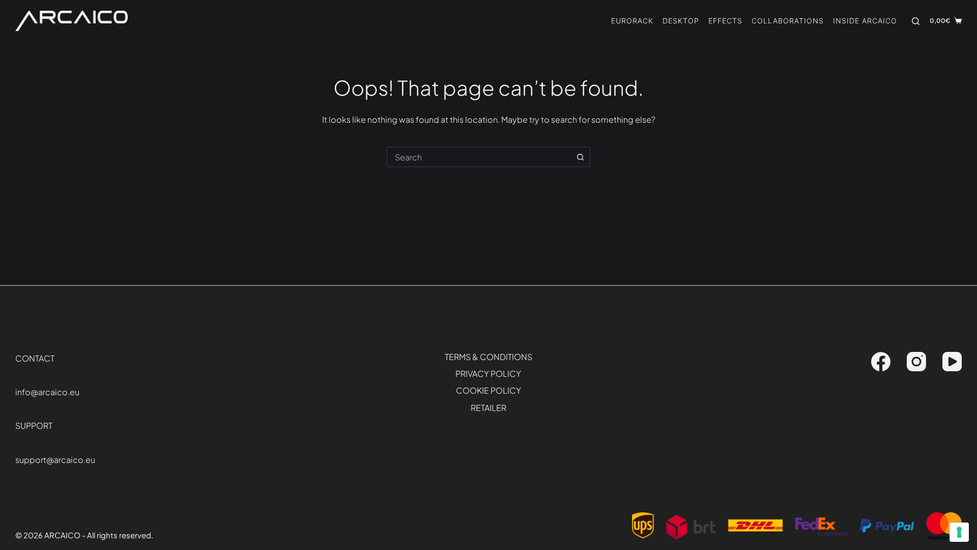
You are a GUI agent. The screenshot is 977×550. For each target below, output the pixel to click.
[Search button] (580, 157)
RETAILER (488, 408)
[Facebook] (880, 361)
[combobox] (478, 157)
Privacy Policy (488, 374)
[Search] (915, 21)
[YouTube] (952, 361)
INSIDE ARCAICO (865, 20)
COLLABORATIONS (788, 20)
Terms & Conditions (488, 357)
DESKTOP (681, 20)
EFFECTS (725, 20)
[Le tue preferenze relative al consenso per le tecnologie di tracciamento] (959, 532)
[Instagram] (916, 361)
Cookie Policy (488, 391)
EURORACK (632, 20)
